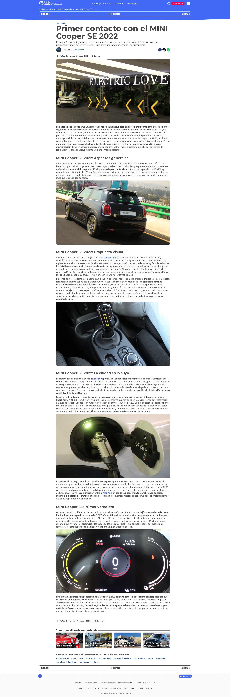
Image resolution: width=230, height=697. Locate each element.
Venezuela (148, 688)
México (126, 688)
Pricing (138, 683)
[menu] (188, 3)
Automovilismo (62, 658)
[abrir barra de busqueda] (168, 3)
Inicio (42, 9)
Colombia (96, 688)
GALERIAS (185, 13)
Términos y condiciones (108, 683)
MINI (86, 56)
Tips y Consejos (84, 662)
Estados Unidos (116, 688)
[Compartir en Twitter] (164, 49)
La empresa (78, 683)
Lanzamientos (139, 658)
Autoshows (107, 658)
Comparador (131, 3)
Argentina (81, 688)
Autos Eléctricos (67, 56)
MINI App (107, 492)
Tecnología (60, 662)
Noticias (107, 3)
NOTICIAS (44, 13)
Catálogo (96, 3)
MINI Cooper (95, 56)
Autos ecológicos (93, 658)
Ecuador (105, 688)
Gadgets (117, 658)
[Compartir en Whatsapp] (168, 49)
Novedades (160, 658)
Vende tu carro (178, 3)
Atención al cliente (91, 683)
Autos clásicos (77, 658)
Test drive (61, 23)
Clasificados (118, 3)
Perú (132, 688)
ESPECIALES (115, 13)
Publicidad (146, 683)
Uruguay (140, 688)
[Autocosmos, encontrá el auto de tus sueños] (50, 3)
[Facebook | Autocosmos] (40, 676)
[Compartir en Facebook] (160, 49)
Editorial (49, 9)
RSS (154, 683)
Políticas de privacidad (125, 683)
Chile (88, 688)
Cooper (79, 56)
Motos (150, 658)
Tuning (97, 662)
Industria (127, 658)
